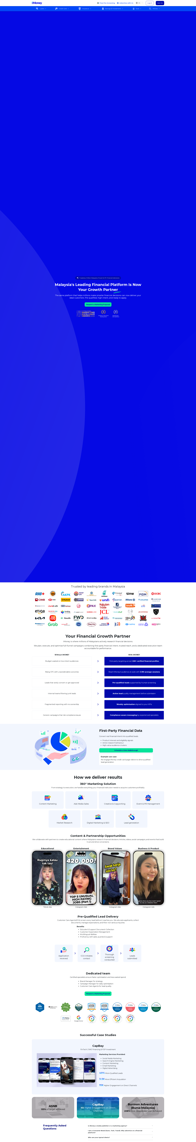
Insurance (85, 9)
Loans (42, 9)
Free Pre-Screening (107, 3)
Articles (155, 9)
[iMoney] (37, 3)
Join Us (160, 3)
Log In (149, 3)
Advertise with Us (126, 3)
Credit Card (63, 9)
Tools (137, 9)
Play (47, 878)
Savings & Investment (113, 9)
